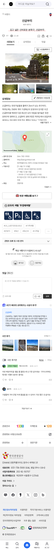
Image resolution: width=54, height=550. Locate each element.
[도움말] (3, 296)
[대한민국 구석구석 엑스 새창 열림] (28, 495)
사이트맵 (42, 520)
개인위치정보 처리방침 (12, 515)
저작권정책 (28, 515)
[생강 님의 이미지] (27, 88)
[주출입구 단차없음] (27, 215)
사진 (38, 296)
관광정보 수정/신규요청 (12, 434)
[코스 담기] (42, 36)
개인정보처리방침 (10, 510)
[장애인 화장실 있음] (8, 215)
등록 (47, 296)
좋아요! (21, 263)
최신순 (41, 360)
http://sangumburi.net (26, 160)
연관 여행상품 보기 (28, 196)
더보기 (48, 231)
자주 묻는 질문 (30, 520)
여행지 (7, 14)
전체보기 (47, 336)
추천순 (49, 360)
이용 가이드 (7, 481)
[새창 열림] (9, 528)
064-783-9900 (23, 156)
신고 (50, 380)
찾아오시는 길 (8, 486)
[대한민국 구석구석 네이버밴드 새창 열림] (43, 495)
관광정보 (6, 442)
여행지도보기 (48, 134)
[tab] (7, 545)
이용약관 (23, 510)
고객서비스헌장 (42, 515)
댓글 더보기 (26, 409)
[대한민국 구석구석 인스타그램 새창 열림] (35, 495)
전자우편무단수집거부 (12, 520)
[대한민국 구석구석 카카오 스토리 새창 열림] (20, 495)
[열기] (48, 241)
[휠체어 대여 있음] (36, 215)
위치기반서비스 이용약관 (40, 510)
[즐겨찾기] (38, 36)
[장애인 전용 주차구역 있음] (18, 215)
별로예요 (38, 263)
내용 (44, 122)
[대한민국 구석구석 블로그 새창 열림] (5, 495)
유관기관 (33, 442)
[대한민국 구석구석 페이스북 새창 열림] (13, 495)
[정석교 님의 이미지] (10, 88)
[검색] (47, 4)
